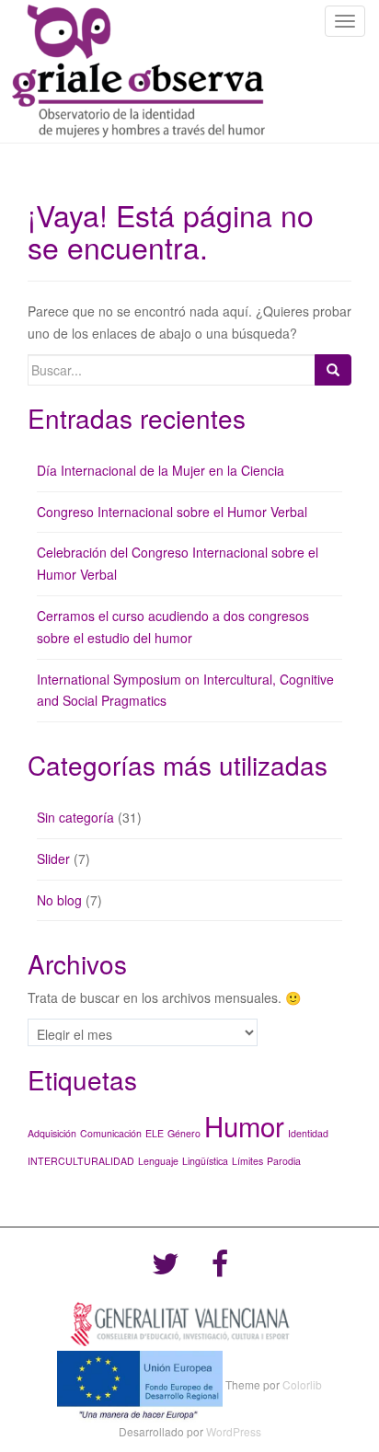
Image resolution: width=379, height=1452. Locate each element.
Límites (247, 1161)
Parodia (284, 1161)
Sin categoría (75, 817)
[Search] (333, 370)
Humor (244, 1125)
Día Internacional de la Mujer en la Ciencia (160, 470)
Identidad (308, 1133)
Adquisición (52, 1133)
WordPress (233, 1431)
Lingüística (205, 1161)
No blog (59, 900)
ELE (154, 1133)
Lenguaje (158, 1161)
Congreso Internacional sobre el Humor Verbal (172, 511)
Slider (53, 858)
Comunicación (111, 1133)
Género (184, 1133)
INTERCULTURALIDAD (81, 1161)
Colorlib (302, 1384)
